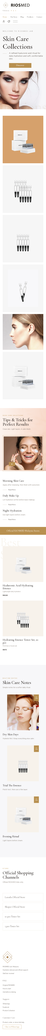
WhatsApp (6, 1004)
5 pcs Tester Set (12, 926)
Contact (39, 17)
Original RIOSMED (9, 985)
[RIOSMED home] (16, 5)
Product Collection (9, 1011)
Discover (20, 65)
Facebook (6, 1007)
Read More (12, 490)
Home (5, 17)
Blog (22, 17)
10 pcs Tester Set (12, 916)
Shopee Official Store (15, 906)
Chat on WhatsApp (12, 1027)
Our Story (13, 17)
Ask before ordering (9, 992)
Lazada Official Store (15, 897)
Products (30, 17)
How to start (7, 989)
